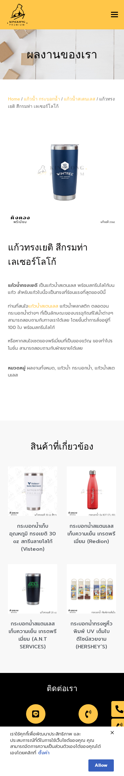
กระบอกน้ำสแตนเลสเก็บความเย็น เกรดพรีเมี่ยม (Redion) (91, 533)
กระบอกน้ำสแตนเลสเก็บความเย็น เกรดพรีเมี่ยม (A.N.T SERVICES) (33, 635)
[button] (114, 14)
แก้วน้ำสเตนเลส (79, 98)
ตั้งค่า (44, 753)
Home (14, 98)
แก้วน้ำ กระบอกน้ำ (42, 98)
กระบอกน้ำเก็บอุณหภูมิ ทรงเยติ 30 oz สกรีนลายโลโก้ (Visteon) (32, 537)
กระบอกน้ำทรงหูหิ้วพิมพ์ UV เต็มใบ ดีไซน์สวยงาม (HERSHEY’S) (92, 635)
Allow (101, 765)
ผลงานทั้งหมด (41, 368)
